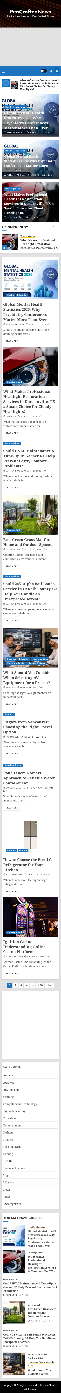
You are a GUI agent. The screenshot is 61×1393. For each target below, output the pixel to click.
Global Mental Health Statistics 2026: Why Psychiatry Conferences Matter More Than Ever (30, 163)
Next (49, 985)
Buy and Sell (13, 530)
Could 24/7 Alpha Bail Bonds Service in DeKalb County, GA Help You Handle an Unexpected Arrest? (30, 591)
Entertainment (12, 1125)
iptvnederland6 (14, 957)
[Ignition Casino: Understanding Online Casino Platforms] (30, 917)
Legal (6, 1175)
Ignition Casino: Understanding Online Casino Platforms (24, 946)
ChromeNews (47, 1385)
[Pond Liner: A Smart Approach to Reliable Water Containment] (30, 765)
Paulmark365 (12, 737)
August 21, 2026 (29, 132)
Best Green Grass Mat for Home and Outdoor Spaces (27, 542)
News (42, 663)
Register (56, 70)
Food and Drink (40, 659)
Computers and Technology (20, 1104)
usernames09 (13, 549)
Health (8, 150)
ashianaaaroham (16, 175)
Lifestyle (32, 663)
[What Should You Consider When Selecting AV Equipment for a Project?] (30, 648)
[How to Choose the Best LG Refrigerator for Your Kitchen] (30, 835)
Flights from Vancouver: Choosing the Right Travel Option (27, 726)
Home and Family (15, 663)
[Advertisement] (30, 47)
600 (40, 985)
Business (11, 659)
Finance (23, 850)
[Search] (51, 71)
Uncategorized (12, 101)
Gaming (8, 1154)
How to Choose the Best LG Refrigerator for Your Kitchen (27, 864)
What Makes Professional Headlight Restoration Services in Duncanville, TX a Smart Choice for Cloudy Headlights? (30, 117)
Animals (8, 1075)
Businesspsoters (15, 874)
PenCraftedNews (30, 11)
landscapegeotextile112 (19, 788)
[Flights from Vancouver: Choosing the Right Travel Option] (30, 714)
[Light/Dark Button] (44, 71)
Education (21, 150)
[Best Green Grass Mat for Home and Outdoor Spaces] (30, 515)
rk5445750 (11, 687)
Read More (12, 341)
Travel (7, 1196)
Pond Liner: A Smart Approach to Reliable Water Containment (29, 777)
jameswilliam (13, 471)
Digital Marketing (13, 765)
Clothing (8, 1097)
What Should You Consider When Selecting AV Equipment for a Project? (27, 677)
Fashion (8, 1132)
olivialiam (12, 132)
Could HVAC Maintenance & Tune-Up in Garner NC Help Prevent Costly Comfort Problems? (29, 458)
